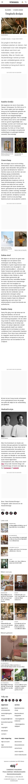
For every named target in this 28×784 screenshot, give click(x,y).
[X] (20, 700)
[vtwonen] (14, 2)
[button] (8, 771)
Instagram (7, 468)
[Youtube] (13, 700)
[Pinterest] (17, 700)
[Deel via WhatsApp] (6, 513)
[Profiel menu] (22, 2)
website (16, 468)
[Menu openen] (2, 2)
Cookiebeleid (10, 769)
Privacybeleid (18, 769)
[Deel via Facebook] (11, 513)
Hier (2, 464)
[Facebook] (6, 700)
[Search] (26, 2)
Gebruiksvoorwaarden (19, 771)
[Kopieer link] (2, 513)
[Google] (2, 700)
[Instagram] (9, 700)
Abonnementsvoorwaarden (14, 774)
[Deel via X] (15, 513)
